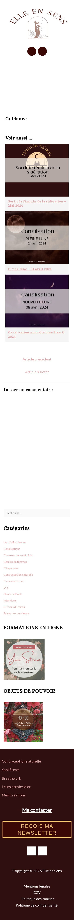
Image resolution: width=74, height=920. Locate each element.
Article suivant (37, 372)
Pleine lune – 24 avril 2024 (30, 269)
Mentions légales (37, 886)
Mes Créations (14, 795)
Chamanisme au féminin (18, 555)
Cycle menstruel (13, 581)
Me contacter (37, 810)
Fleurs (8, 594)
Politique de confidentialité (37, 905)
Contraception (13, 574)
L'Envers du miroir (14, 606)
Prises (8, 613)
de (13, 594)
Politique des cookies (37, 899)
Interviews (10, 600)
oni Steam (12, 769)
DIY (6, 587)
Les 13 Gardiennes (15, 542)
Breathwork (11, 778)
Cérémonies (11, 568)
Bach (18, 594)
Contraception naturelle (21, 761)
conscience (22, 613)
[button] (37, 71)
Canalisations (12, 548)
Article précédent (37, 359)
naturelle (27, 574)
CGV (37, 892)
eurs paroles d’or (17, 786)
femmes (22, 561)
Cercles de (10, 561)
